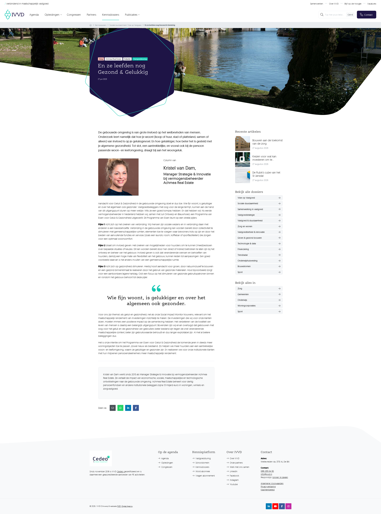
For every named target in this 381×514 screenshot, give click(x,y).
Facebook (234, 475)
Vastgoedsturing (203, 458)
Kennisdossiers (110, 14)
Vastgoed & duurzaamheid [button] (250, 220)
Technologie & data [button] (247, 243)
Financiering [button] (243, 249)
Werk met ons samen (239, 467)
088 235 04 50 (267, 471)
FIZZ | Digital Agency (125, 506)
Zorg (101, 59)
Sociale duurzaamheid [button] (248, 203)
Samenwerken (316, 3)
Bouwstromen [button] (244, 266)
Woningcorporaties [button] (247, 305)
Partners (91, 14)
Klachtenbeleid (268, 489)
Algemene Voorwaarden (272, 483)
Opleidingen (167, 462)
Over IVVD (334, 3)
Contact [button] (368, 14)
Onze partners (236, 462)
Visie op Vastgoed (134, 25)
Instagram (234, 480)
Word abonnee (202, 471)
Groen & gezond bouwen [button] (250, 238)
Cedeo (120, 471)
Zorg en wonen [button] (245, 226)
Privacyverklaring (268, 486)
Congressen (74, 14)
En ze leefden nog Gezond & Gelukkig (160, 25)
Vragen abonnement (205, 475)
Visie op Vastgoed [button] (246, 197)
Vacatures (371, 3)
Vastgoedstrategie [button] (246, 215)
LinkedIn (233, 471)
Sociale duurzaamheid (118, 25)
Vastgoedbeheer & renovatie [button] (251, 232)
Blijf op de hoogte (353, 3)
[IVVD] (14, 15)
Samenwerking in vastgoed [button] (250, 209)
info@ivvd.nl (266, 474)
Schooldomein (202, 462)
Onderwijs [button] (242, 300)
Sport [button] (240, 272)
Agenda (34, 14)
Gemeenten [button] (243, 294)
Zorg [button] (240, 288)
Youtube (233, 484)
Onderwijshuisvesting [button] (247, 260)
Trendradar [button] (243, 255)
